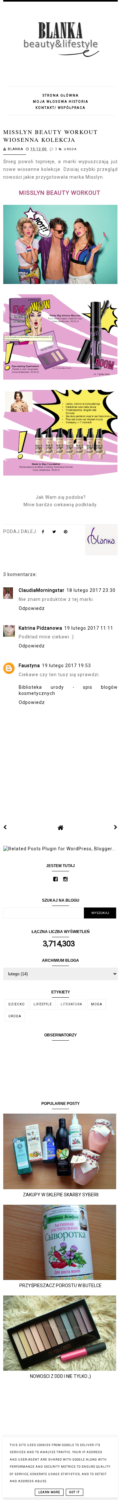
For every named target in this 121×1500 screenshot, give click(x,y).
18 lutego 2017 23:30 (91, 590)
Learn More (49, 1492)
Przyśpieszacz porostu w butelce (60, 1285)
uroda (70, 149)
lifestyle (43, 1004)
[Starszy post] (116, 827)
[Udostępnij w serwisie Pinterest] (66, 533)
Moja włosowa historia (60, 101)
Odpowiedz (32, 608)
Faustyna (29, 665)
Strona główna (61, 95)
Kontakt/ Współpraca (60, 108)
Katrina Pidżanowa (40, 628)
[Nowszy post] (5, 827)
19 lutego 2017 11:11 (88, 628)
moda (96, 1004)
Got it (74, 1492)
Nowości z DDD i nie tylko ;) (60, 1376)
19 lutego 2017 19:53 (66, 665)
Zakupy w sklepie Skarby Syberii (60, 1194)
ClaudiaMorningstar (42, 590)
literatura (71, 1004)
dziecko (16, 1004)
